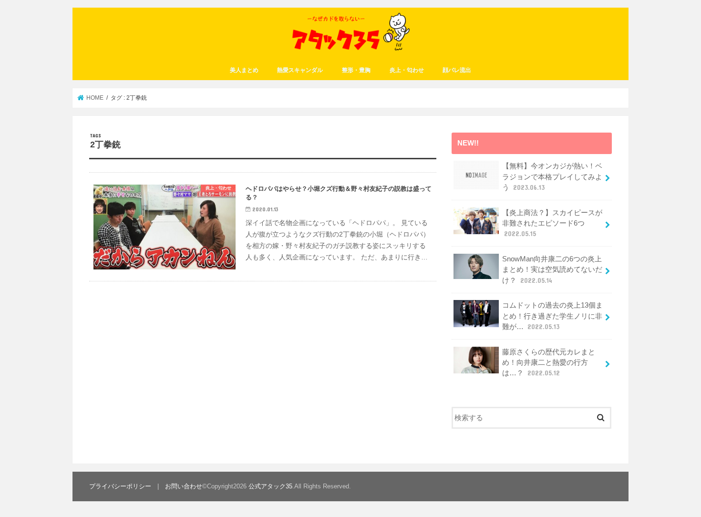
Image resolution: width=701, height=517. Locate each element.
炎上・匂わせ (407, 70)
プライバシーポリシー (120, 486)
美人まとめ (244, 70)
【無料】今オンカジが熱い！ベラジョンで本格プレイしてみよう (552, 176)
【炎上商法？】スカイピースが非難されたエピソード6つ (552, 223)
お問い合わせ (183, 486)
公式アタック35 (270, 486)
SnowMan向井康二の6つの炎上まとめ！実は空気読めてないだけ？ (552, 269)
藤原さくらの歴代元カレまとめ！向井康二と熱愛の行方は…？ (548, 362)
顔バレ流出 (457, 70)
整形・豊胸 (356, 70)
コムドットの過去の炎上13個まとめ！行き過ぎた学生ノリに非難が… (552, 315)
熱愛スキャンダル (300, 70)
